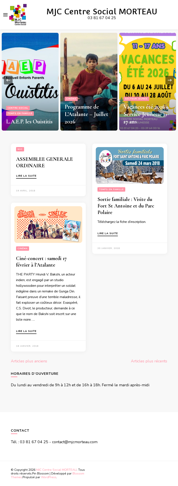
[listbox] (89, 80)
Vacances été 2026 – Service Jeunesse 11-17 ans (146, 114)
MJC (20, 149)
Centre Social (18, 107)
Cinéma (71, 98)
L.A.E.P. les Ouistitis (29, 121)
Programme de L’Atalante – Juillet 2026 (86, 114)
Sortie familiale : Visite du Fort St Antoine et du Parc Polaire (125, 206)
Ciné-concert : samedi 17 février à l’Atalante (41, 261)
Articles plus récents (149, 361)
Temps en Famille (20, 113)
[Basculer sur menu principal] (5, 14)
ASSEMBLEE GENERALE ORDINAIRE (44, 162)
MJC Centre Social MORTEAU (101, 11)
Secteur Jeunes (136, 98)
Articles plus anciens (29, 361)
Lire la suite (26, 175)
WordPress (48, 477)
